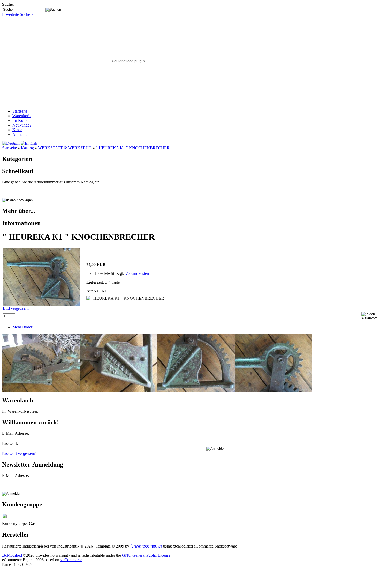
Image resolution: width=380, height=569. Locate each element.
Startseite (19, 111)
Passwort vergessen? (19, 453)
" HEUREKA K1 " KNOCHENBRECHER (133, 148)
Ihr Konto (20, 120)
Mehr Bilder (22, 327)
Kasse (17, 130)
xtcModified (12, 555)
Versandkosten (137, 273)
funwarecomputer (146, 546)
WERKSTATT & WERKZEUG (65, 148)
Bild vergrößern (16, 308)
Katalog (27, 148)
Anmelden (20, 134)
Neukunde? (21, 125)
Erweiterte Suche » (17, 14)
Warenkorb (21, 116)
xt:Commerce (71, 560)
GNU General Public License (146, 555)
